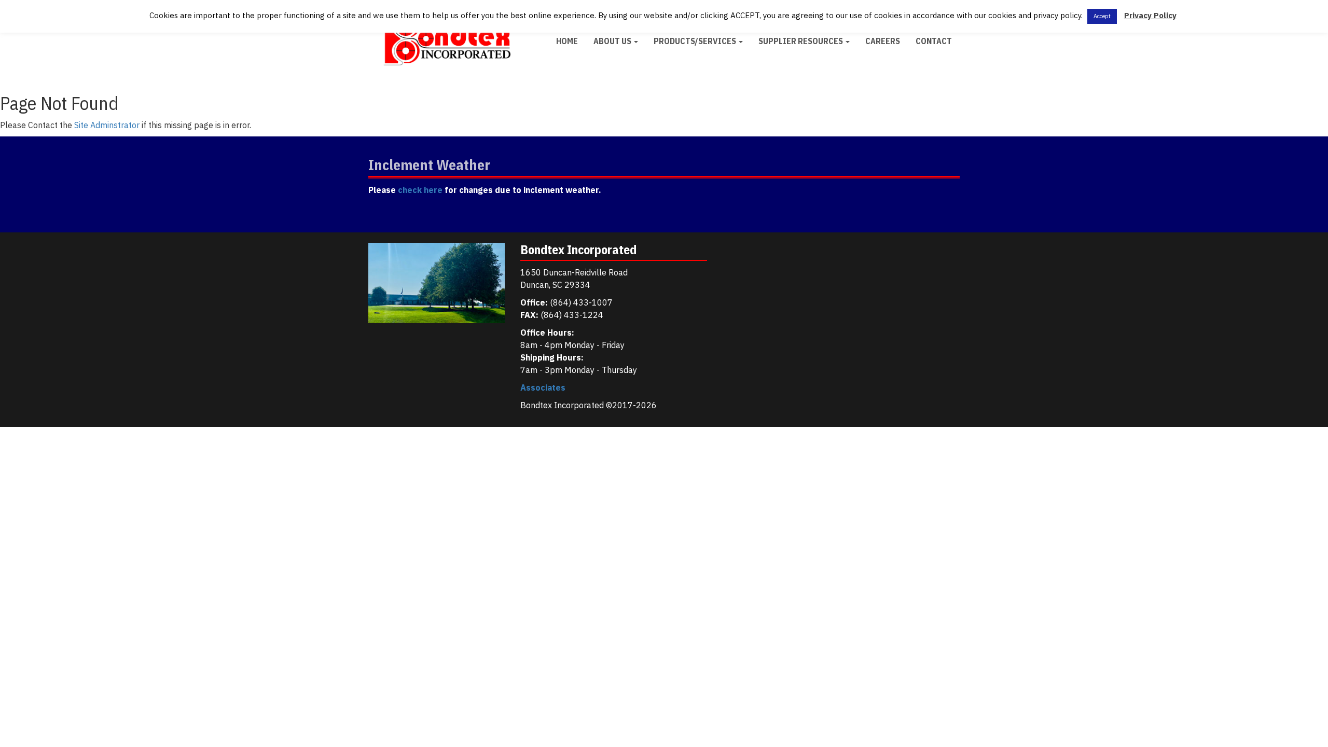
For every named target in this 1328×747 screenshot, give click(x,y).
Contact (934, 41)
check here (420, 190)
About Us (613, 41)
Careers (882, 41)
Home (567, 41)
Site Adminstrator (107, 125)
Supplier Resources (801, 41)
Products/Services (696, 41)
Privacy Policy (1150, 15)
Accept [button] (1102, 16)
